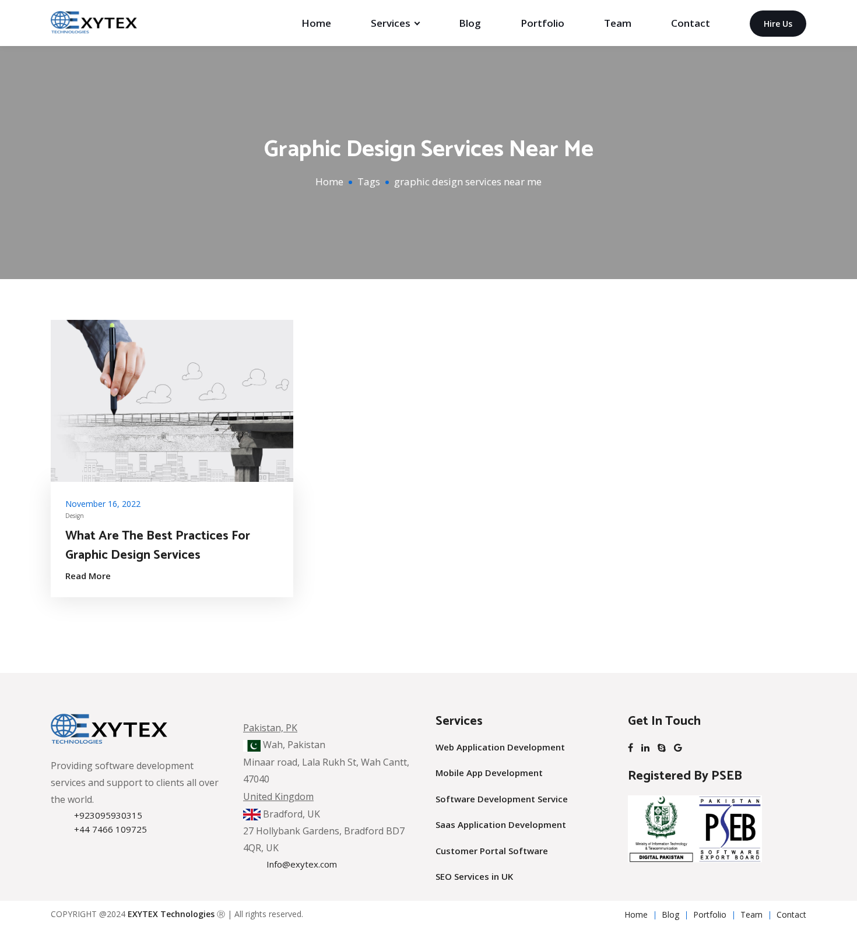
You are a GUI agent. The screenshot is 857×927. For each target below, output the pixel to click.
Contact (690, 23)
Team (617, 23)
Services (390, 23)
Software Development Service (501, 799)
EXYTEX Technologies (171, 913)
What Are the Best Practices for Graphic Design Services (157, 546)
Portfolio (542, 23)
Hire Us (778, 23)
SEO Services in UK (474, 876)
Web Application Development (500, 747)
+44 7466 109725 (110, 829)
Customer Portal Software (491, 850)
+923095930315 (108, 815)
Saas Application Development (500, 824)
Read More (88, 575)
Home (316, 23)
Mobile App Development (489, 772)
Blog (470, 23)
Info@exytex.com (301, 864)
